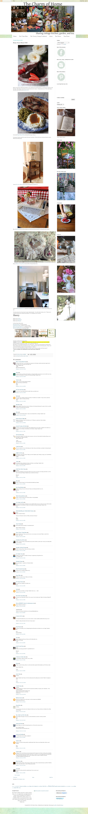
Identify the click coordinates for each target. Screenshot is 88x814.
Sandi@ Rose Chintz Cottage (21, 469)
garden (56, 786)
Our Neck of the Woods (20, 389)
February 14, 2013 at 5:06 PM (20, 612)
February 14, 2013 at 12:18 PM (21, 376)
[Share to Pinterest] (35, 354)
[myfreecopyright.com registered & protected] (41, 790)
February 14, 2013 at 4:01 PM (20, 578)
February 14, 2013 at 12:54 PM (21, 415)
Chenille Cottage (18, 686)
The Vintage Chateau (19, 581)
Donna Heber (18, 705)
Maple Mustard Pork (20, 134)
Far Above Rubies (19, 184)
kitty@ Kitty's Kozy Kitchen (20, 595)
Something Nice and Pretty (20, 539)
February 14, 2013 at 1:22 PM (20, 449)
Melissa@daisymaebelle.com (20, 495)
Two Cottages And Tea (20, 502)
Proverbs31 (17, 786)
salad (71, 786)
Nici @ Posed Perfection (20, 487)
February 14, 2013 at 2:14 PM (20, 520)
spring (75, 786)
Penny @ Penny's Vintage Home (21, 532)
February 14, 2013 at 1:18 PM (20, 443)
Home (15, 36)
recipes (69, 786)
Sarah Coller (18, 674)
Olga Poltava (18, 404)
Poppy (17, 663)
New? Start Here (23, 36)
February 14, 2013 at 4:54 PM (20, 606)
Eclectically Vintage (19, 561)
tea (17, 787)
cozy (39, 786)
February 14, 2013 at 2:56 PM (20, 544)
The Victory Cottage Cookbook (38, 36)
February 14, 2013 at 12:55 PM (21, 422)
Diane (17, 480)
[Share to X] (32, 354)
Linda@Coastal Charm (20, 646)
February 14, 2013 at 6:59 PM (20, 653)
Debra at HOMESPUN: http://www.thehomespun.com (25, 603)
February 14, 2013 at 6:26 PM (20, 642)
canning (28, 786)
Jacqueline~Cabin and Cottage (21, 547)
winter (20, 787)
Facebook (20, 319)
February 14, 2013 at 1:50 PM (20, 483)
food (53, 786)
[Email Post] (28, 354)
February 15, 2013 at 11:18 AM (21, 730)
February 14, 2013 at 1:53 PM (20, 492)
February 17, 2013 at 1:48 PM (20, 772)
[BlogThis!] (31, 354)
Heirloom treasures (19, 697)
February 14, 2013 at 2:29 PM (20, 536)
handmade (59, 786)
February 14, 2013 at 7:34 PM (20, 659)
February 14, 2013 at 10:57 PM (21, 694)
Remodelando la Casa (21, 308)
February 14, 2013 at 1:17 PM (20, 431)
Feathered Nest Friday (17, 325)
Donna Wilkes (18, 575)
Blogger (62, 805)
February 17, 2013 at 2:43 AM (20, 765)
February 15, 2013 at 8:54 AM (20, 720)
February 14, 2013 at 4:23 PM (20, 585)
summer (15, 787)
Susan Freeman (18, 626)
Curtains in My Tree (19, 616)
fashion (47, 786)
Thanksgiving (22, 786)
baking (25, 786)
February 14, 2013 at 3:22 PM (20, 550)
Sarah (17, 589)
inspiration (63, 786)
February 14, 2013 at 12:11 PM (21, 369)
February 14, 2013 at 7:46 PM (20, 670)
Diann (17, 372)
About (51, 36)
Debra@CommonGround (20, 568)
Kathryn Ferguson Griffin (20, 418)
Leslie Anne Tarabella (19, 734)
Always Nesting (18, 523)
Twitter (19, 318)
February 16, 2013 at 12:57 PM (21, 757)
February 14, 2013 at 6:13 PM (20, 623)
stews (13, 787)
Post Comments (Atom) (21, 779)
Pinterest (19, 320)
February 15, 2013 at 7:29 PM (20, 737)
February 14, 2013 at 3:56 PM (20, 571)
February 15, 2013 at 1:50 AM (20, 701)
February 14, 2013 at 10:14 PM (21, 682)
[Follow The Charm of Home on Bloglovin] (61, 793)
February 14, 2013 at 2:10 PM (20, 507)
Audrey (17, 461)
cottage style (31, 786)
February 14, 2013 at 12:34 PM (21, 392)
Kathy (17, 396)
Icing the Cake (26, 90)
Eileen (17, 412)
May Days (17, 229)
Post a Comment (17, 775)
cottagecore (36, 786)
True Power (67, 36)
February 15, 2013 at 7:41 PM (20, 748)
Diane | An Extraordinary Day (21, 361)
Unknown (17, 380)
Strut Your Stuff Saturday (17, 328)
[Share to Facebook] (34, 354)
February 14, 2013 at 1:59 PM (20, 498)
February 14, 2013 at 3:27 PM (20, 557)
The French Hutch (19, 434)
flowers (50, 786)
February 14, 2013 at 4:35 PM (20, 592)
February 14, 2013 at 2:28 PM (20, 529)
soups (72, 786)
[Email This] (30, 354)
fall (45, 786)
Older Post (51, 777)
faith (44, 786)
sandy (17, 768)
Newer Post (15, 777)
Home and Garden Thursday (18, 326)
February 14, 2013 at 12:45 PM (21, 408)
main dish (66, 786)
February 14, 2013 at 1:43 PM (20, 458)
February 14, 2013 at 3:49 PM (20, 565)
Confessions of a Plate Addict (21, 656)
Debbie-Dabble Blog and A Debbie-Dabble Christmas (25, 510)
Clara (17, 637)
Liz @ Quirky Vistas (19, 553)
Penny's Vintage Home (20, 263)
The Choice (58, 36)
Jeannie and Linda (19, 723)
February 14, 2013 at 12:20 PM (21, 386)
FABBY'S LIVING (19, 453)
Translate (64, 44)
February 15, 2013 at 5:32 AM (20, 711)
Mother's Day (14, 786)
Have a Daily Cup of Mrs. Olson (21, 715)
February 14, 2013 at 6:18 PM (20, 634)
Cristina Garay (18, 446)
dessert (41, 786)
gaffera (55, 805)
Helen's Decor (18, 761)
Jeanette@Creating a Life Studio (21, 426)
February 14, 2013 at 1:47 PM (20, 477)
